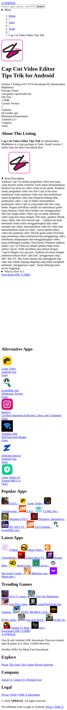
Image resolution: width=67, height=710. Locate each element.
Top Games (27, 664)
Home (4, 664)
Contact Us (19, 679)
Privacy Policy (9, 694)
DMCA (59, 706)
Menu (7, 9)
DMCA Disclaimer (29, 694)
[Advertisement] (33, 309)
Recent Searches (44, 664)
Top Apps (14, 664)
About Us (7, 679)
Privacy (50, 706)
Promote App (34, 679)
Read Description (14, 178)
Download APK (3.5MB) (15, 274)
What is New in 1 (14, 271)
